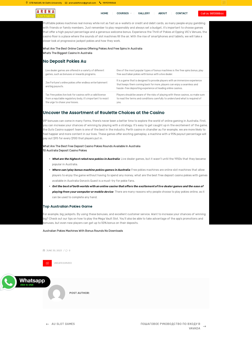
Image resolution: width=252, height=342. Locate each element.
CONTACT (182, 13)
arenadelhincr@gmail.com (82, 3)
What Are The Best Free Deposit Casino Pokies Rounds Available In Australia (91, 146)
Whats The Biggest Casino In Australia (67, 53)
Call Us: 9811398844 (212, 13)
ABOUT (162, 13)
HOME (104, 13)
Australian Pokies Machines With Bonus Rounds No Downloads (83, 230)
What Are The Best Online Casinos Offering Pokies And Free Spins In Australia (92, 48)
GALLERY (144, 13)
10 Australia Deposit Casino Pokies (65, 150)
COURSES (123, 13)
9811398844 (109, 3)
